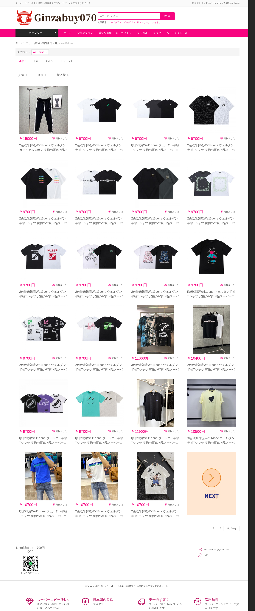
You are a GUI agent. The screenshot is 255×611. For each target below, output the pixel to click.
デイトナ (156, 22)
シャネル (142, 32)
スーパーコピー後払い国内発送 (34, 43)
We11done (38, 52)
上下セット (66, 61)
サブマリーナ (143, 22)
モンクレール (180, 32)
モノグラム (116, 22)
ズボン (49, 61)
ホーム (68, 32)
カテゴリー (35, 32)
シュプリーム (161, 32)
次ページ (232, 528)
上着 (36, 61)
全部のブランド (86, 32)
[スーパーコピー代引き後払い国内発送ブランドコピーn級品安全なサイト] (55, 17)
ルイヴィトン (124, 32)
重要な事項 (105, 32)
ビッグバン (129, 22)
